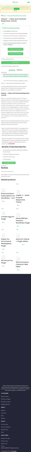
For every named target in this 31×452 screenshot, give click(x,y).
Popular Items (4, 441)
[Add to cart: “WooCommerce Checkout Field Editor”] (18, 258)
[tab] (12, 70)
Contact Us (3, 413)
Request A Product (5, 438)
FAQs (2, 432)
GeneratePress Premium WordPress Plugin (23, 220)
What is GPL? (4, 443)
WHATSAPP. (11, 143)
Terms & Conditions (5, 427)
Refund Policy (4, 429)
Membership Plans (5, 404)
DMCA (2, 446)
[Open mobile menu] (1, 2)
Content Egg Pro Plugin (7, 218)
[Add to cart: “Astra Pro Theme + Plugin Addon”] (18, 235)
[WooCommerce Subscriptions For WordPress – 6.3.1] (8, 185)
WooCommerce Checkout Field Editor (22, 264)
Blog (2, 415)
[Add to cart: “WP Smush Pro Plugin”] (3, 257)
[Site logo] (15, 2)
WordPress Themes (6, 401)
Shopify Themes (5, 396)
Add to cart (15, 62)
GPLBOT (7, 448)
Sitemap (3, 418)
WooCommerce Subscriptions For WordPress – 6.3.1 (8, 195)
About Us (3, 410)
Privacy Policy (4, 424)
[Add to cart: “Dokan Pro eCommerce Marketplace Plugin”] (3, 235)
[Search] (26, 2)
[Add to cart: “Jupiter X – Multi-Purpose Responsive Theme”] (18, 192)
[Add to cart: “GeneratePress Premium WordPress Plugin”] (18, 215)
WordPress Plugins (5, 399)
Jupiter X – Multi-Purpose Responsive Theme (23, 198)
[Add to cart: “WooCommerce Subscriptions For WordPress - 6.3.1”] (3, 190)
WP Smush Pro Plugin (7, 261)
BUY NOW (16, 8)
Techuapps (14, 451)
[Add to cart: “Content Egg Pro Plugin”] (3, 213)
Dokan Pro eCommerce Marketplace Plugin (6, 242)
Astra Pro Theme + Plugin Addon (22, 240)
